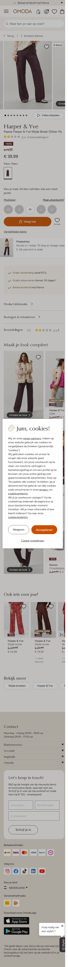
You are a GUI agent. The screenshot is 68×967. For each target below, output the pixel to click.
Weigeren (18, 529)
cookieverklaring (18, 493)
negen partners (32, 438)
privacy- (44, 489)
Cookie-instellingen (32, 540)
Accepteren (44, 529)
